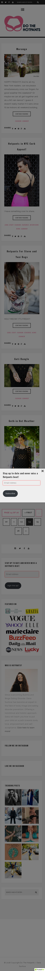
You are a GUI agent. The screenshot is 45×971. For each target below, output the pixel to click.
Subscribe (10, 493)
